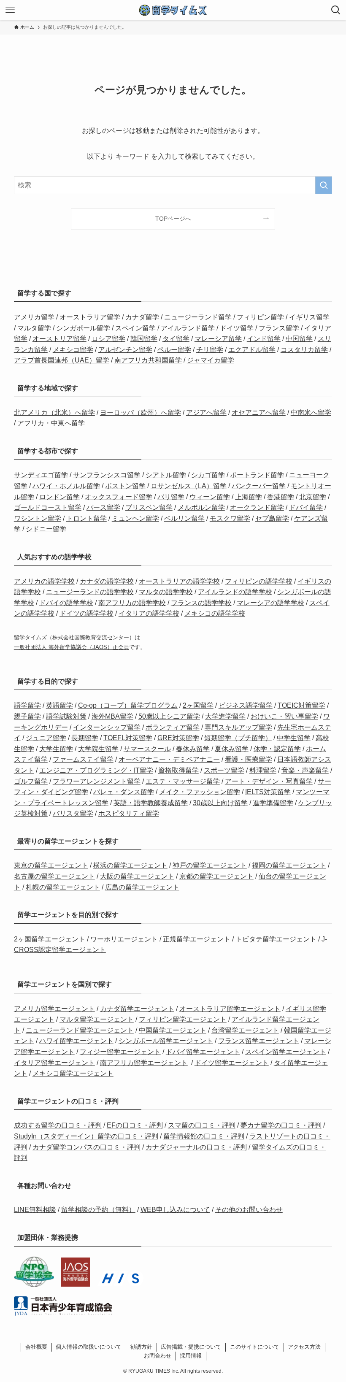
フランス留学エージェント (258, 1040)
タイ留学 (175, 338)
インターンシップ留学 (107, 727)
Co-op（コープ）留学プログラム (128, 705)
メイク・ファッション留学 (199, 791)
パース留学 (103, 507)
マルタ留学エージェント (96, 1019)
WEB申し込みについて (175, 1209)
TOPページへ (173, 218)
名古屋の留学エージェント (54, 876)
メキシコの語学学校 (214, 613)
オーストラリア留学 (89, 317)
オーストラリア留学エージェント (230, 1008)
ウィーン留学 (209, 496)
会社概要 (36, 1347)
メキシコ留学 (73, 349)
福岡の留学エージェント (289, 865)
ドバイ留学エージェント (203, 1051)
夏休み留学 (232, 748)
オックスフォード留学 (118, 496)
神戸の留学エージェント (210, 865)
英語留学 (59, 705)
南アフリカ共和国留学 (148, 360)
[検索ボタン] (336, 10)
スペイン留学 (135, 328)
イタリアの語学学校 (149, 613)
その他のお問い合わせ (249, 1209)
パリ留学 (170, 496)
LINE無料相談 (35, 1209)
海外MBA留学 (112, 716)
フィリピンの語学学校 (258, 581)
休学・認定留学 (277, 748)
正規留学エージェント (196, 939)
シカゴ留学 (208, 475)
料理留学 (262, 770)
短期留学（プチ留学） (238, 737)
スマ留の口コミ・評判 (201, 1125)
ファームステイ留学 (83, 759)
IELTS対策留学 (268, 791)
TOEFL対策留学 (127, 737)
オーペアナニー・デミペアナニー (169, 759)
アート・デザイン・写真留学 (269, 781)
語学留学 (27, 705)
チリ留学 (209, 349)
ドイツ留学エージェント (232, 1062)
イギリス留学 (309, 317)
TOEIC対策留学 (301, 705)
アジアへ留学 (206, 412)
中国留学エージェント (172, 1030)
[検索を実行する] (323, 185)
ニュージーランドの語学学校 (90, 591)
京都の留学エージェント (216, 876)
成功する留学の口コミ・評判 (58, 1125)
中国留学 (299, 338)
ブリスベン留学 (149, 507)
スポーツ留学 (224, 770)
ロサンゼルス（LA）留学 (189, 486)
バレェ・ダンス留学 (123, 791)
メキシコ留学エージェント (73, 1073)
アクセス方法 (304, 1347)
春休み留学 (193, 748)
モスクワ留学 (230, 518)
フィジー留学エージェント (120, 1051)
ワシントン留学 (37, 518)
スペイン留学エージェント (285, 1051)
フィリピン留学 (260, 317)
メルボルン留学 (201, 507)
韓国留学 (143, 338)
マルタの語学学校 (166, 591)
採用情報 (191, 1355)
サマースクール (147, 748)
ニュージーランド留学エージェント (80, 1030)
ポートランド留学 (257, 475)
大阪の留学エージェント (137, 876)
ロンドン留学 (59, 496)
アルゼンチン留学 (125, 349)
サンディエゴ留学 (41, 475)
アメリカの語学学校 (44, 581)
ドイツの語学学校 (86, 613)
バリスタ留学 (73, 813)
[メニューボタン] (10, 10)
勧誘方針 (141, 1347)
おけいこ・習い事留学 (284, 716)
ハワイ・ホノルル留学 (66, 486)
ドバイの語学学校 (66, 602)
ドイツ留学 (237, 328)
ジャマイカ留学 (210, 360)
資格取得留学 (178, 770)
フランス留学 (279, 328)
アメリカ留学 (34, 317)
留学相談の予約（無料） (98, 1209)
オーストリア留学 (59, 338)
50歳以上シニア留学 (169, 716)
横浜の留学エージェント (130, 865)
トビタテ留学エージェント (275, 939)
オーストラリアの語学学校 (179, 581)
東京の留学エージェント (51, 865)
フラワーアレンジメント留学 (97, 781)
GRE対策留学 (178, 737)
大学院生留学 (98, 748)
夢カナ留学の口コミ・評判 (281, 1125)
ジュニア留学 (46, 737)
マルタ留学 (34, 328)
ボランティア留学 (173, 727)
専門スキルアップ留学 (238, 727)
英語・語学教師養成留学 (151, 802)
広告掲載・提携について (191, 1347)
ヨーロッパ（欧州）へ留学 (140, 412)
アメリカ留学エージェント (54, 1008)
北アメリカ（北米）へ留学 (54, 412)
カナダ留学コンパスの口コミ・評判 (86, 1147)
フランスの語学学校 (201, 602)
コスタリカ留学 (304, 349)
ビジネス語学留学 (246, 705)
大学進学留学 (225, 716)
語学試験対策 (66, 716)
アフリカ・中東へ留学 (51, 423)
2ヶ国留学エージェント (49, 939)
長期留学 (84, 737)
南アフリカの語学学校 (132, 602)
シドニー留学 (46, 529)
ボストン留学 (125, 486)
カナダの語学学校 (107, 581)
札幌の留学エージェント (63, 887)
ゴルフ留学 (31, 781)
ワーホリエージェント (124, 939)
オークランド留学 (257, 507)
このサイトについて (254, 1347)
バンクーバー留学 (259, 486)
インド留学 (264, 338)
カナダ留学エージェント (137, 1008)
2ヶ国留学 (198, 705)
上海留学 (248, 496)
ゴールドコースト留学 (47, 507)
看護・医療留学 (248, 759)
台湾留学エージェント (245, 1030)
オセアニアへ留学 (259, 412)
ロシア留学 (108, 338)
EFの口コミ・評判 (135, 1125)
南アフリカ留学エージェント (144, 1062)
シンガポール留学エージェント (166, 1040)
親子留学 (27, 716)
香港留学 (280, 496)
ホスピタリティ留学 (128, 813)
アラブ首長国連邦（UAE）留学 (61, 360)
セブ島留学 (272, 518)
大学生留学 (56, 748)
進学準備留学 (273, 802)
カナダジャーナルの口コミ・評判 (196, 1147)
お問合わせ (157, 1355)
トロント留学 (86, 518)
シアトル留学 (166, 475)
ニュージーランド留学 (198, 317)
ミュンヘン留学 (135, 518)
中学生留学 (294, 737)
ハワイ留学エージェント (76, 1040)
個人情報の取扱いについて (89, 1347)
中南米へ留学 (311, 412)
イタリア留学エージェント (54, 1062)
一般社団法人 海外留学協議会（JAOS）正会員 (71, 647)
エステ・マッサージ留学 (183, 781)
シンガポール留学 (83, 328)
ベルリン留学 (184, 518)
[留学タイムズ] (173, 10)
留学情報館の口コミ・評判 (203, 1136)
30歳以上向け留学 (220, 802)
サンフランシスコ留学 (107, 475)
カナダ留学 (142, 317)
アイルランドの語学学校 (235, 591)
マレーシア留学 (218, 338)
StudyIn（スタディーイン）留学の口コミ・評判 (86, 1136)
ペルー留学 (174, 349)
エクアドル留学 (252, 349)
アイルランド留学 (188, 328)
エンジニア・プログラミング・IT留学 (96, 770)
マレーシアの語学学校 (270, 602)
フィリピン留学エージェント (183, 1019)
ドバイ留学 (306, 507)
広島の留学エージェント (142, 887)
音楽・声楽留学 (305, 770)
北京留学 (312, 496)
